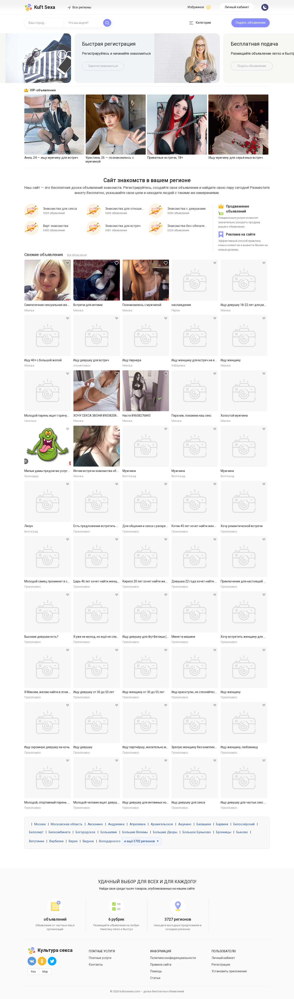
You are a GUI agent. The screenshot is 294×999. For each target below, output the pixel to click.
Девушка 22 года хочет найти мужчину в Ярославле (209, 581)
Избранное (196, 7)
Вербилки (56, 841)
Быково (242, 832)
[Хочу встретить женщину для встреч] (244, 611)
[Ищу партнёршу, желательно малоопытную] (145, 722)
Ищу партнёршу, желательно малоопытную (153, 747)
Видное (88, 841)
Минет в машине (183, 636)
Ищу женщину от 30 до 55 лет (143, 692)
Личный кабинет (237, 7)
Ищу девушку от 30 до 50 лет (93, 692)
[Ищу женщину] (244, 335)
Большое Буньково (197, 832)
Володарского (110, 841)
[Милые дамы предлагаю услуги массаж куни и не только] (47, 446)
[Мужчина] (145, 446)
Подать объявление (250, 23)
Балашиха (204, 824)
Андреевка (116, 824)
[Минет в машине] (195, 611)
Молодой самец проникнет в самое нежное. (55, 581)
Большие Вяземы (135, 832)
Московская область (66, 824)
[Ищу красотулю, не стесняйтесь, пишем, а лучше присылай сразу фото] (195, 667)
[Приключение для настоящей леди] (244, 556)
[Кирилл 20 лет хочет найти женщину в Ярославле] (145, 556)
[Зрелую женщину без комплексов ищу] (195, 722)
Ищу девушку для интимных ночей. (147, 802)
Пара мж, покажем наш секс (191, 415)
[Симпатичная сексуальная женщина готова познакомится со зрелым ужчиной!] (47, 280)
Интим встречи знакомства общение (99, 471)
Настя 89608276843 (136, 415)
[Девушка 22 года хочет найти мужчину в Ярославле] (195, 556)
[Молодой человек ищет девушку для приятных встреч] (96, 777)
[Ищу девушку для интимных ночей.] (145, 777)
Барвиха (222, 824)
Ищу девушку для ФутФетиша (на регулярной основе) (160, 636)
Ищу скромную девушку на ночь (47, 747)
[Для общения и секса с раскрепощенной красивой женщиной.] (145, 501)
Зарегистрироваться (103, 66)
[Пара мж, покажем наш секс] (195, 390)
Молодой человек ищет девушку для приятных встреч (112, 802)
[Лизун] (47, 501)
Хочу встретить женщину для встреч (247, 636)
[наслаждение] (195, 280)
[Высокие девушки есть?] (47, 611)
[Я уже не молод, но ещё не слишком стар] (96, 611)
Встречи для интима (87, 305)
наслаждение (181, 305)
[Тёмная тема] (264, 7)
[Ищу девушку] (96, 722)
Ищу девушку (82, 747)
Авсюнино (95, 824)
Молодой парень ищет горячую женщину (53, 415)
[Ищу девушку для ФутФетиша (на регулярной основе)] (145, 611)
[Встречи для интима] (96, 280)
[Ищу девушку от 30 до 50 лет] (96, 667)
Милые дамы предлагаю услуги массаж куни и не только (64, 471)
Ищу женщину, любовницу (239, 747)
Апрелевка (137, 824)
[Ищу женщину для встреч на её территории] (195, 335)
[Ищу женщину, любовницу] (244, 722)
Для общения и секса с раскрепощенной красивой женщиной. (166, 526)
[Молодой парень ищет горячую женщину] (47, 390)
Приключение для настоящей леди (246, 581)
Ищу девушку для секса (188, 802)
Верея (73, 841)
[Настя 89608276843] (145, 390)
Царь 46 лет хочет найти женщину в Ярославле (107, 581)
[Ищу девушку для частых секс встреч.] (244, 777)
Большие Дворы (165, 832)
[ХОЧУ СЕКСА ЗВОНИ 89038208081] (96, 390)
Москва (40, 824)
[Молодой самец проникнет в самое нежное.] (47, 556)
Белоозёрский (244, 824)
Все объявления (77, 255)
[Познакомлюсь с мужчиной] (145, 280)
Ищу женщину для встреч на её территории (203, 360)
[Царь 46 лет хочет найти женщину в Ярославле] (96, 556)
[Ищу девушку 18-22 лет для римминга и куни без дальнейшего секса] (244, 280)
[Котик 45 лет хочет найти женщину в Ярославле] (195, 501)
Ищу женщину (231, 360)
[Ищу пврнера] (145, 335)
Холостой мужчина (234, 415)
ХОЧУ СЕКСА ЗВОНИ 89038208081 (97, 415)
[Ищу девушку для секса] (195, 777)
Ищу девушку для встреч (91, 360)
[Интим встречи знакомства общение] (96, 446)
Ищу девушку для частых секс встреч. (247, 802)
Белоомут (36, 832)
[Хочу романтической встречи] (244, 501)
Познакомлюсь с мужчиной (141, 305)
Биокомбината (59, 832)
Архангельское (162, 824)
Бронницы (223, 832)
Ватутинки (36, 841)
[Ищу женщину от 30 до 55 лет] (145, 667)
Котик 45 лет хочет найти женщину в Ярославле (206, 526)
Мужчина (129, 471)
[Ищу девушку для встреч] (96, 335)
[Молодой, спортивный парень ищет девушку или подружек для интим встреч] (47, 777)
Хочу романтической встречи (242, 526)
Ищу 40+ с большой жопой (43, 360)
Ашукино (184, 824)
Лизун (28, 526)
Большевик (109, 832)
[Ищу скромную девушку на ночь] (47, 722)
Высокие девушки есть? (41, 636)
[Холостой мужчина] (244, 390)
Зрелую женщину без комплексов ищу (199, 747)
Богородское (85, 832)
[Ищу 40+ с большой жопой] (47, 335)
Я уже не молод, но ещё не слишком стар (102, 636)
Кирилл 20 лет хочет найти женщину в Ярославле (157, 581)
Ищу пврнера (131, 360)
